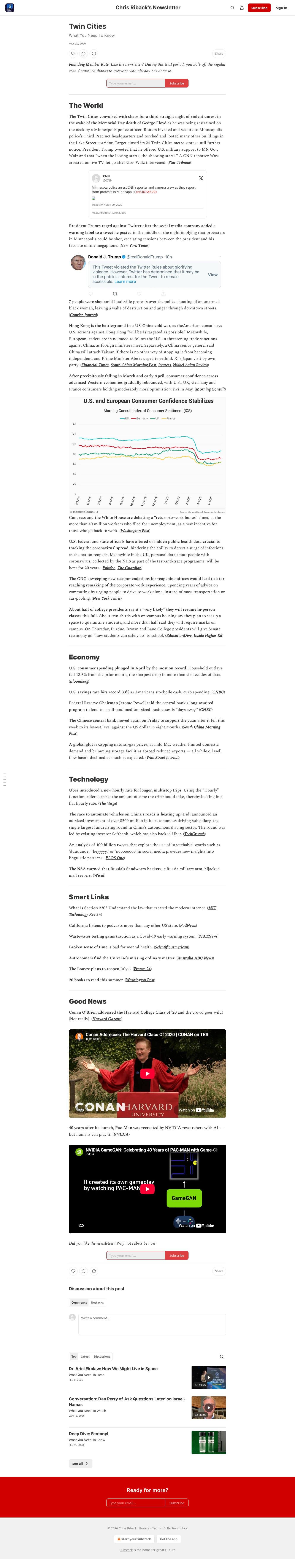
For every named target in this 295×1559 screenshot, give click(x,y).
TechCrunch (194, 834)
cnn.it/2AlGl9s (146, 192)
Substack (126, 1550)
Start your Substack (136, 1539)
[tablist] (87, 1302)
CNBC (218, 692)
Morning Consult (210, 389)
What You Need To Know (87, 1440)
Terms (156, 1528)
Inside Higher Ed (208, 635)
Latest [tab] (85, 1356)
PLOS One (115, 858)
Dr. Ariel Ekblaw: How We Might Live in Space (113, 1368)
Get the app (169, 1539)
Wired (99, 875)
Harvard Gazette (106, 1019)
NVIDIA (121, 1134)
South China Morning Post (133, 365)
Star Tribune (179, 162)
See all (77, 1463)
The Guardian (129, 568)
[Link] (62, 105)
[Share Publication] (242, 7)
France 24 (142, 969)
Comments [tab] (79, 1302)
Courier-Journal (83, 315)
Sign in (281, 8)
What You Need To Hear (86, 1375)
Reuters (164, 365)
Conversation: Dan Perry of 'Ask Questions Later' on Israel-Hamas (127, 1402)
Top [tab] (73, 1356)
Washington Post (135, 531)
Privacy (144, 1528)
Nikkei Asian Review (190, 365)
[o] (209, 1377)
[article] (147, 1377)
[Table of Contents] (5, 779)
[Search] (232, 7)
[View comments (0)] (83, 53)
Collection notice (175, 1528)
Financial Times (95, 365)
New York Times (134, 245)
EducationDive (179, 635)
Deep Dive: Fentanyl (88, 1433)
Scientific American (171, 947)
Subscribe (259, 8)
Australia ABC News (195, 958)
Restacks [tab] (97, 1302)
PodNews (188, 925)
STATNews (208, 936)
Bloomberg (79, 681)
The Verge (107, 803)
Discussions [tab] (102, 1356)
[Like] (73, 53)
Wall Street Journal (162, 758)
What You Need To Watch (87, 1410)
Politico (109, 568)
